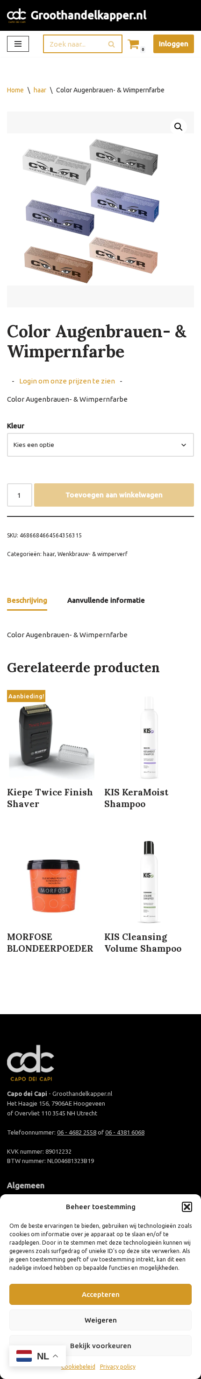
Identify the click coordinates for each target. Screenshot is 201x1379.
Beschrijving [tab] (27, 600)
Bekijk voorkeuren (100, 1346)
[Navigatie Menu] (18, 44)
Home (15, 90)
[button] (187, 1207)
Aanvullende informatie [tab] (106, 600)
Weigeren (101, 1320)
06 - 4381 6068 (124, 1132)
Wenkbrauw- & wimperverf (92, 554)
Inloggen (173, 44)
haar (40, 90)
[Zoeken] (111, 44)
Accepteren (101, 1294)
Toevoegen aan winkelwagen (114, 495)
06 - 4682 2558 (76, 1132)
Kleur (15, 426)
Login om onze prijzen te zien (67, 381)
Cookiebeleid (78, 1367)
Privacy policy (118, 1367)
